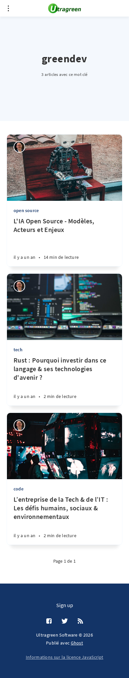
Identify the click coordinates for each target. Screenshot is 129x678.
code (18, 489)
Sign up (64, 605)
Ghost (77, 643)
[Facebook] (49, 621)
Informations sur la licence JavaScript (64, 657)
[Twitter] (65, 621)
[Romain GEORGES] (19, 147)
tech (18, 350)
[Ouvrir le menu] (8, 8)
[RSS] (80, 621)
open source (26, 210)
